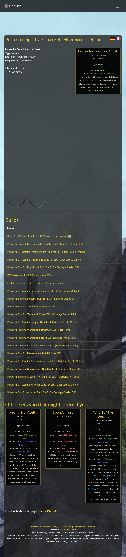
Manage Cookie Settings (63, 526)
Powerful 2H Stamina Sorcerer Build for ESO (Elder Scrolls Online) (43, 290)
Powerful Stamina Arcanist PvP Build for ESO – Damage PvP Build (43, 376)
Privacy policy (45, 526)
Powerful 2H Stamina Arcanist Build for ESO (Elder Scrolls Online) (43, 384)
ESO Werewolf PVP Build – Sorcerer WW (29, 275)
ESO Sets (15, 6)
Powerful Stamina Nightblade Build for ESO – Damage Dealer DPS (43, 267)
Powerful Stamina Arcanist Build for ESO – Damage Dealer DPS (41, 392)
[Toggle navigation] (117, 6)
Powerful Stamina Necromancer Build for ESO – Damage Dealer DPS (44, 368)
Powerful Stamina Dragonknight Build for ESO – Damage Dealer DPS (45, 243)
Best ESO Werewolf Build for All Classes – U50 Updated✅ (39, 236)
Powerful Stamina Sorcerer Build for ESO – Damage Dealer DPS (42, 298)
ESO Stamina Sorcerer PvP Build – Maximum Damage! (36, 282)
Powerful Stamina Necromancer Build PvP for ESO (34, 353)
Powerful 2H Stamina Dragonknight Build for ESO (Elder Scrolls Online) (46, 251)
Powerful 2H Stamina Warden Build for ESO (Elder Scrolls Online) (42, 345)
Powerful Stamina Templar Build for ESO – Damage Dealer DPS (41, 314)
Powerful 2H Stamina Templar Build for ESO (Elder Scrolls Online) (42, 322)
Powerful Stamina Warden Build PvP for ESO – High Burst (38, 329)
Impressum (80, 526)
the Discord (49, 511)
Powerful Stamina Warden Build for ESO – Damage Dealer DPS (41, 337)
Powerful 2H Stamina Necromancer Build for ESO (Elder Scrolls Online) (45, 361)
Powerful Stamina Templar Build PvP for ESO (31, 306)
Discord (34, 526)
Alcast (62, 529)
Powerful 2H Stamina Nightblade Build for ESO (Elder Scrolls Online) (44, 259)
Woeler (70, 529)
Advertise (90, 526)
